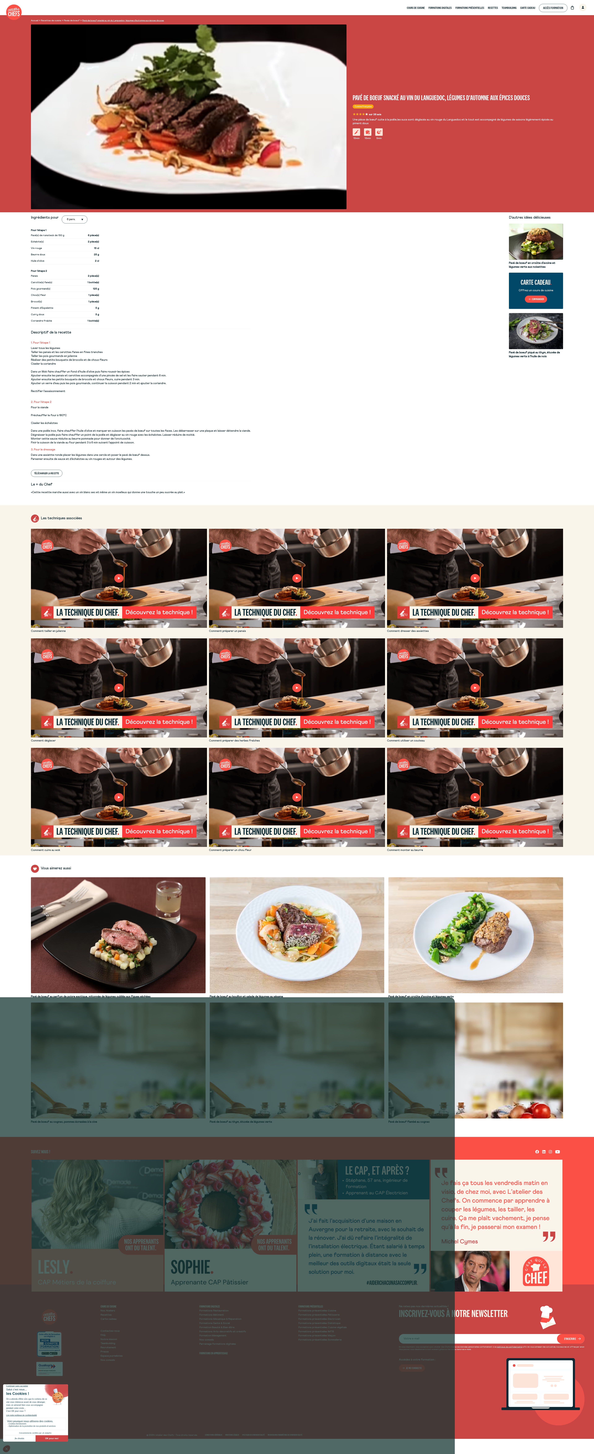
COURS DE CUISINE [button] (416, 8)
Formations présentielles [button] (469, 8)
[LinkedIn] (544, 1151)
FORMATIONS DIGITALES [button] (440, 8)
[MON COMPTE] (579, 7)
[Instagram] (550, 1151)
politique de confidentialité (509, 1347)
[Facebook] (537, 1151)
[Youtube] (557, 1151)
